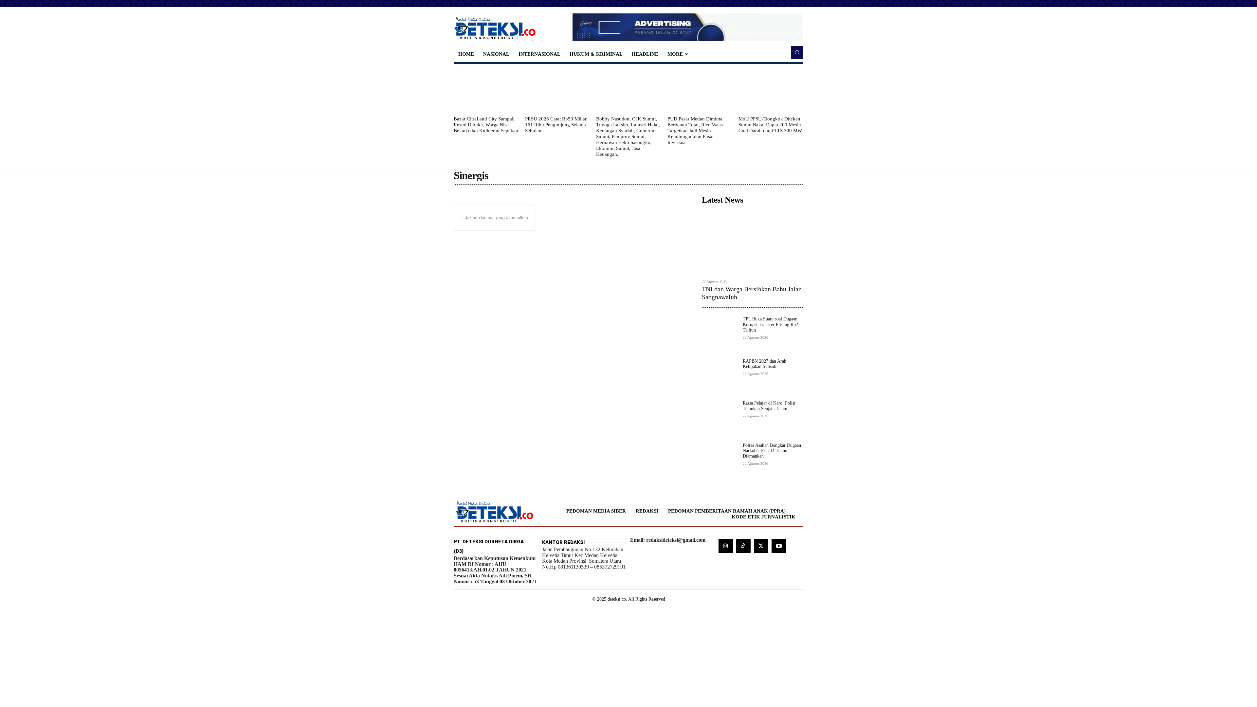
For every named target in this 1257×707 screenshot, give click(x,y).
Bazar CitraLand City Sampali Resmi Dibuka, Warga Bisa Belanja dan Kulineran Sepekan (486, 124)
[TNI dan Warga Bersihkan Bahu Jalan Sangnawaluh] (752, 241)
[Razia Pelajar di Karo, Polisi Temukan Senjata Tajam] (720, 418)
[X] (761, 546)
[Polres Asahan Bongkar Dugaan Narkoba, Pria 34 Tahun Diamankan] (720, 461)
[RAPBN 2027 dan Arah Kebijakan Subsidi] (720, 376)
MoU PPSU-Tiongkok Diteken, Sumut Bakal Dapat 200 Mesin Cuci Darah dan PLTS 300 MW (770, 124)
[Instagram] (726, 546)
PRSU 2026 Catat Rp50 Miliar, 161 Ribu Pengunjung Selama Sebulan (556, 124)
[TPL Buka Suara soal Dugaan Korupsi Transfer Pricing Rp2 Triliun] (720, 334)
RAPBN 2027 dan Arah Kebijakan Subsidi (764, 364)
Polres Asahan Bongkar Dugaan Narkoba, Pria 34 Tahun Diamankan (772, 451)
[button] (797, 52)
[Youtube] (779, 546)
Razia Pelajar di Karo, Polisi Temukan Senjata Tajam (769, 406)
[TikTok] (743, 546)
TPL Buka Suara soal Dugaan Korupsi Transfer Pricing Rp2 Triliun (770, 325)
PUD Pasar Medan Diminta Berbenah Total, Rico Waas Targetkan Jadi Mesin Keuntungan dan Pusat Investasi (695, 130)
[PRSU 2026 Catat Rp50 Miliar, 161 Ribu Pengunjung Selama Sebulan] (557, 89)
